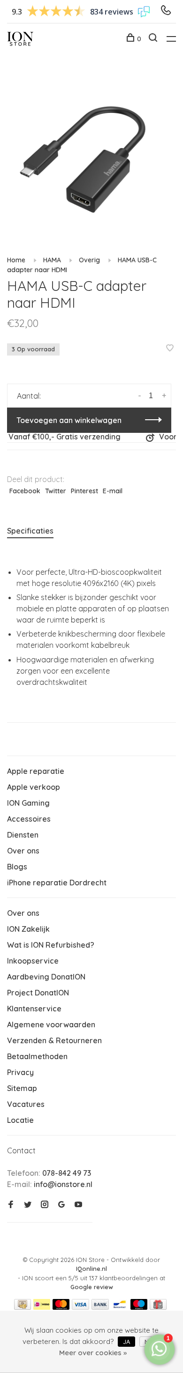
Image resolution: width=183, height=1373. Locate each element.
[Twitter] (27, 1205)
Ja (126, 1341)
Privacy (20, 1072)
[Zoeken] (154, 39)
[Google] (61, 1205)
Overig (89, 260)
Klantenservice (34, 1008)
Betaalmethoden (37, 1056)
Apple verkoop (33, 787)
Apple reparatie (35, 771)
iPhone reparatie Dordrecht (57, 882)
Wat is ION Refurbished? (50, 945)
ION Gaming (28, 803)
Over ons (23, 850)
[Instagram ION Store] (44, 1205)
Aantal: (29, 396)
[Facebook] (11, 1205)
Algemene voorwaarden (51, 1024)
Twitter (55, 491)
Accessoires (29, 819)
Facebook (24, 491)
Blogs (17, 866)
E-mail (112, 491)
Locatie (20, 1120)
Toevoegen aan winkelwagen (69, 420)
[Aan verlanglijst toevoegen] (170, 348)
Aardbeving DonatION (46, 976)
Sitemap (22, 1088)
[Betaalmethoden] (22, 1307)
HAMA (52, 260)
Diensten (22, 834)
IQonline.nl (91, 1268)
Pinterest (84, 491)
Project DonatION (38, 992)
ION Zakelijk (28, 929)
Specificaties (30, 530)
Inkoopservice (33, 960)
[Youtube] (78, 1205)
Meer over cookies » (93, 1352)
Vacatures (26, 1104)
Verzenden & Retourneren (54, 1040)
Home (16, 260)
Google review (91, 1287)
